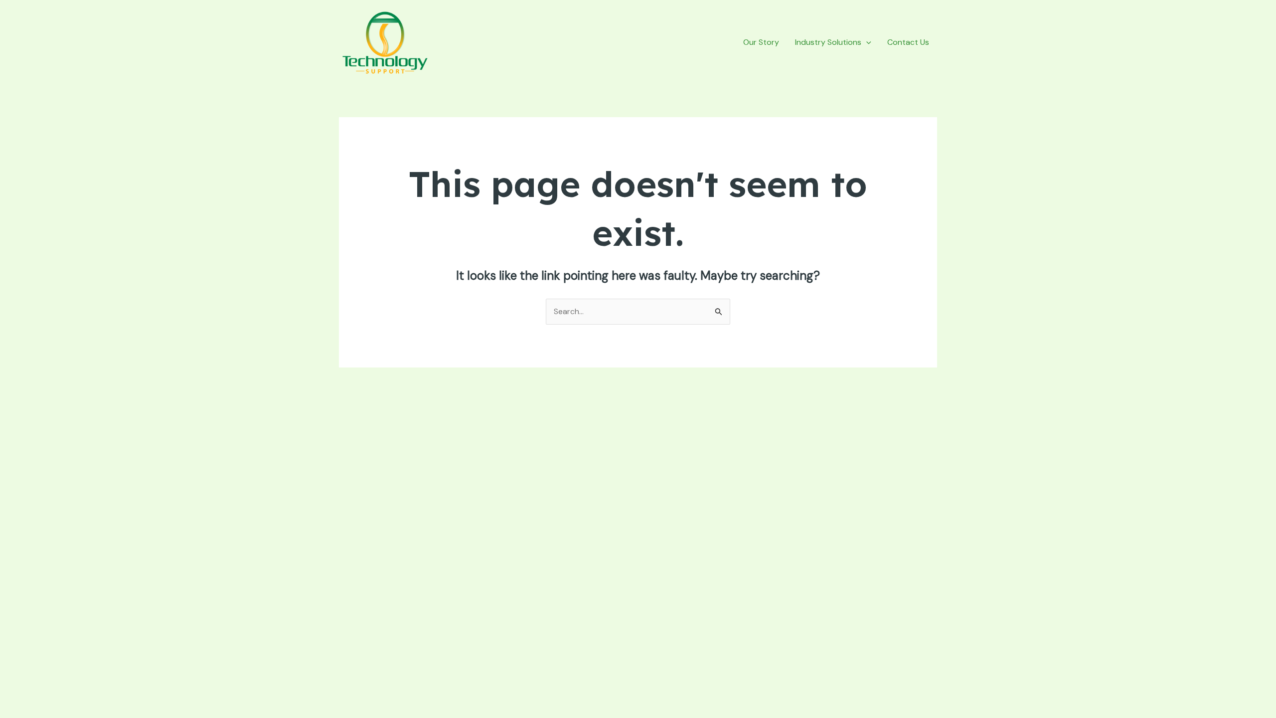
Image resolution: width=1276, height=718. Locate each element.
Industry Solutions (828, 42)
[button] (866, 42)
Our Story (761, 42)
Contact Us (908, 42)
